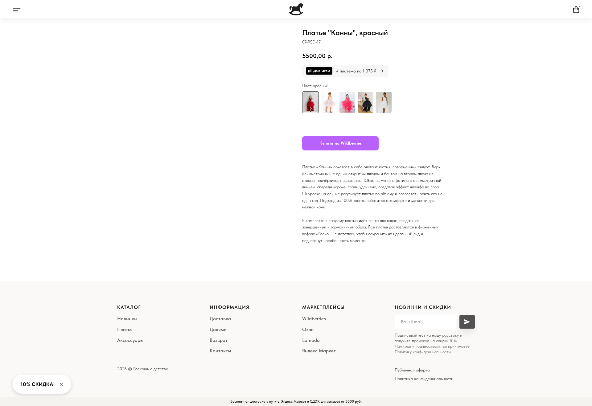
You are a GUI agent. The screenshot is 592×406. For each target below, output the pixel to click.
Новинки (127, 319)
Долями (218, 329)
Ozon (308, 329)
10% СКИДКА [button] (36, 384)
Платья (125, 329)
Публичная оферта (412, 369)
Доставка (220, 319)
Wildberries (314, 319)
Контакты (220, 351)
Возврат (219, 340)
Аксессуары (130, 340)
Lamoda (311, 340)
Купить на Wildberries (340, 143)
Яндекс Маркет (319, 351)
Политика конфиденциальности (424, 378)
